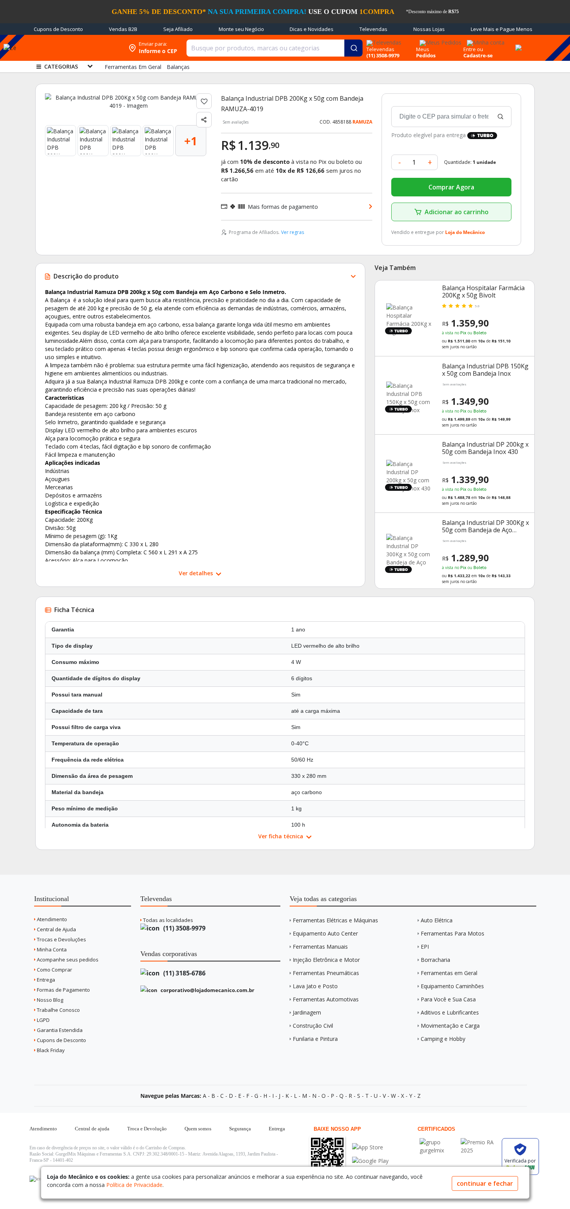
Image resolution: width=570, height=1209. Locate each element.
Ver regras (292, 232)
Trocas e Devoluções (61, 939)
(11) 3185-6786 (184, 973)
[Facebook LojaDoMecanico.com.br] (36, 1179)
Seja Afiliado (178, 29)
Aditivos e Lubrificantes (450, 1012)
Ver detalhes (196, 573)
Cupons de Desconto (58, 29)
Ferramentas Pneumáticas (326, 973)
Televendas (373, 29)
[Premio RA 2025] (479, 1142)
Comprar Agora (451, 187)
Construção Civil (313, 1025)
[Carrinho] (517, 43)
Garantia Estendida (59, 1030)
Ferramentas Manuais (320, 946)
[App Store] (370, 1147)
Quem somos (198, 1129)
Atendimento (51, 919)
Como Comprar (54, 969)
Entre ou (473, 49)
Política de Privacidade (134, 1184)
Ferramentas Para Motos (452, 933)
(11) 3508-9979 (184, 928)
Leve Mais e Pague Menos (501, 29)
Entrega (45, 979)
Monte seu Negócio (241, 29)
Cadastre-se (478, 55)
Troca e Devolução (147, 1129)
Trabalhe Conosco (58, 1009)
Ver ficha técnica (281, 836)
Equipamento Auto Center (325, 933)
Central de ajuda (92, 1129)
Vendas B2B (123, 29)
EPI (425, 946)
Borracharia (435, 959)
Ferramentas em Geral (449, 973)
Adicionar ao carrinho (457, 212)
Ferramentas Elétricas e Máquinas (335, 920)
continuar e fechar (485, 1183)
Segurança (240, 1129)
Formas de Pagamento (63, 989)
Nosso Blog (49, 999)
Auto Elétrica (437, 920)
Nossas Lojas (429, 29)
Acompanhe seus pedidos (67, 959)
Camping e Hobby (443, 1038)
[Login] (484, 40)
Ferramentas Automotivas (326, 999)
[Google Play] (370, 1161)
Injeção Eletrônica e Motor (326, 959)
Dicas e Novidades (311, 29)
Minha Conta (51, 949)
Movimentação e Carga (450, 1025)
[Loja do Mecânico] (74, 47)
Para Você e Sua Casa (448, 999)
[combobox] (275, 48)
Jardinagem (307, 1012)
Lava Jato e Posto (315, 986)
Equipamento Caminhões (452, 986)
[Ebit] (438, 1142)
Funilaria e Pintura (315, 1038)
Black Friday (50, 1050)
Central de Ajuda (56, 929)
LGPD (43, 1019)
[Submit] (353, 48)
